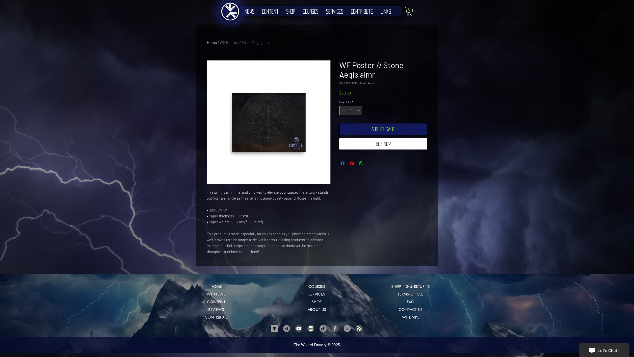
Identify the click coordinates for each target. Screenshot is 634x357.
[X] (347, 328)
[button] (409, 11)
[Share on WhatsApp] (361, 163)
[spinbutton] (351, 110)
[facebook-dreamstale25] (335, 328)
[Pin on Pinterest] (352, 163)
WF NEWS (216, 294)
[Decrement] (343, 110)
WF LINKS (410, 317)
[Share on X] (371, 163)
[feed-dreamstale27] (359, 328)
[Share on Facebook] (342, 163)
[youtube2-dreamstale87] (298, 328)
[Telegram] (286, 328)
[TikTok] (322, 328)
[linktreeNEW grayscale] (274, 328)
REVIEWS (216, 309)
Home (212, 42)
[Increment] (359, 110)
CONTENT (216, 301)
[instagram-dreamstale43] (310, 328)
